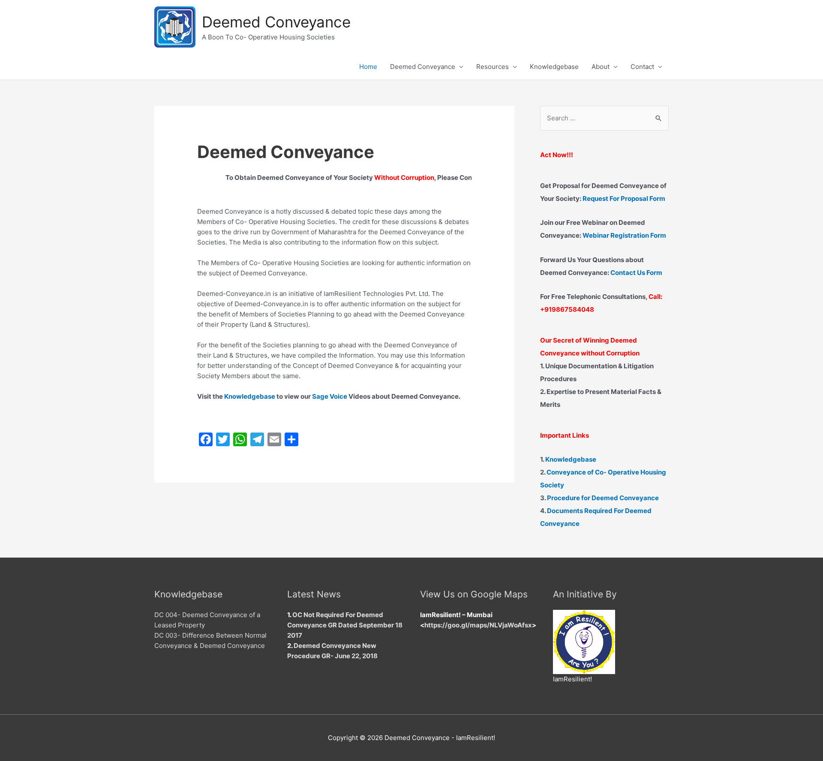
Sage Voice (329, 396)
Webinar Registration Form (624, 235)
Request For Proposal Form (624, 198)
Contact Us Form (636, 273)
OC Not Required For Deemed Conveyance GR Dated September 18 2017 (344, 625)
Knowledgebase (554, 67)
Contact (642, 67)
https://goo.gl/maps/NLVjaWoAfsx (478, 625)
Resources (492, 67)
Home (368, 67)
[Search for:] (604, 118)
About (601, 67)
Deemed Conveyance (276, 22)
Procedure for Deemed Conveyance (603, 498)
